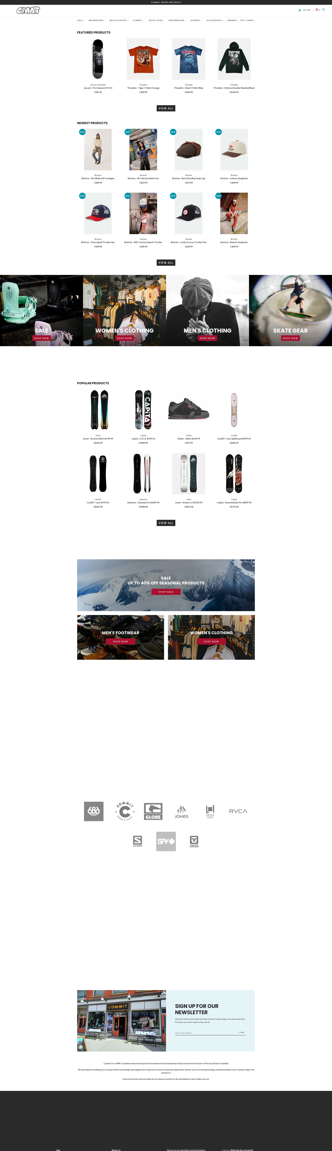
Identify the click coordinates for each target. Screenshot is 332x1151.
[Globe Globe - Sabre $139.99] (188, 410)
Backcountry (118, 20)
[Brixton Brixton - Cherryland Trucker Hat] (98, 214)
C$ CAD (307, 10)
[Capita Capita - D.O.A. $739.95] (143, 410)
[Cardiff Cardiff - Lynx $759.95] (98, 474)
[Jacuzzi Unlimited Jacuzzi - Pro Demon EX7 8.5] (98, 59)
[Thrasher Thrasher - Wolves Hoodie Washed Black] (234, 59)
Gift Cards (247, 20)
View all (166, 108)
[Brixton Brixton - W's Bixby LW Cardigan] (98, 150)
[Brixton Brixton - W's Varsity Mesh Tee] (143, 150)
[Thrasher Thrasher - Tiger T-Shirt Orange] (143, 59)
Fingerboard (176, 20)
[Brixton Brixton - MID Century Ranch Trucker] (143, 214)
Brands (232, 20)
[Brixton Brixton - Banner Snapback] (234, 214)
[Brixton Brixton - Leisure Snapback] (234, 150)
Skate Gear (155, 20)
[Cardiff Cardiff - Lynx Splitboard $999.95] (234, 410)
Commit (138, 20)
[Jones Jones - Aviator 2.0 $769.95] (188, 474)
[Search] (324, 10)
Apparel (195, 20)
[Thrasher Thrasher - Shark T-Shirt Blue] (188, 59)
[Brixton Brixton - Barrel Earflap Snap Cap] (188, 150)
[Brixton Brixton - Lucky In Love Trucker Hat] (188, 214)
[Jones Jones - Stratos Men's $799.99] (98, 410)
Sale (80, 20)
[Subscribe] (241, 1032)
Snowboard (96, 20)
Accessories (214, 20)
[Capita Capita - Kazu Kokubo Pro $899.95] (234, 474)
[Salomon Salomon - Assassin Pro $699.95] (143, 474)
